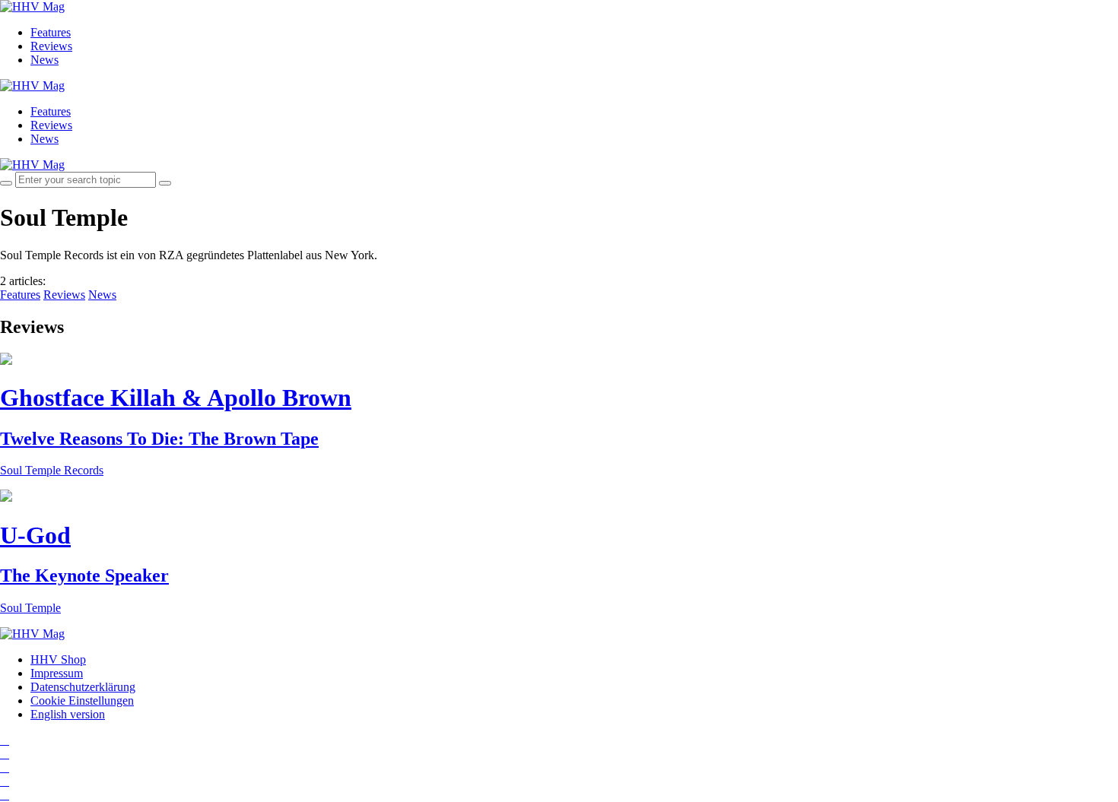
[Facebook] (4, 753)
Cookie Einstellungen (82, 700)
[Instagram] (4, 740)
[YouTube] (4, 767)
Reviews (51, 46)
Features (50, 32)
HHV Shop (58, 659)
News (44, 59)
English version (67, 714)
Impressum (56, 673)
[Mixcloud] (4, 781)
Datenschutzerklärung (82, 686)
